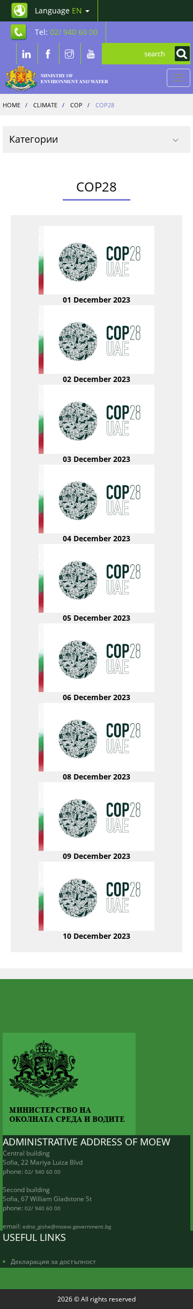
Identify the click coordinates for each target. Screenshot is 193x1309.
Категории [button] (33, 139)
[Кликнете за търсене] (180, 54)
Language (58, 10)
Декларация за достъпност (53, 1261)
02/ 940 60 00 (43, 1171)
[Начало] (62, 77)
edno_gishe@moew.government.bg (67, 1226)
